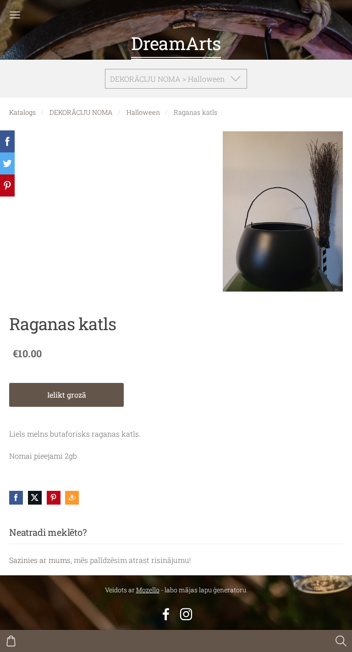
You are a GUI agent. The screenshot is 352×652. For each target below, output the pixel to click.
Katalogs (22, 112)
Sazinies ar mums (40, 560)
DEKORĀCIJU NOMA (81, 112)
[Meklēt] (341, 641)
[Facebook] (166, 614)
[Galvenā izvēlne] (15, 15)
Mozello (148, 589)
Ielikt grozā (66, 394)
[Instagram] (186, 614)
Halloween (143, 112)
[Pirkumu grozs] (11, 641)
